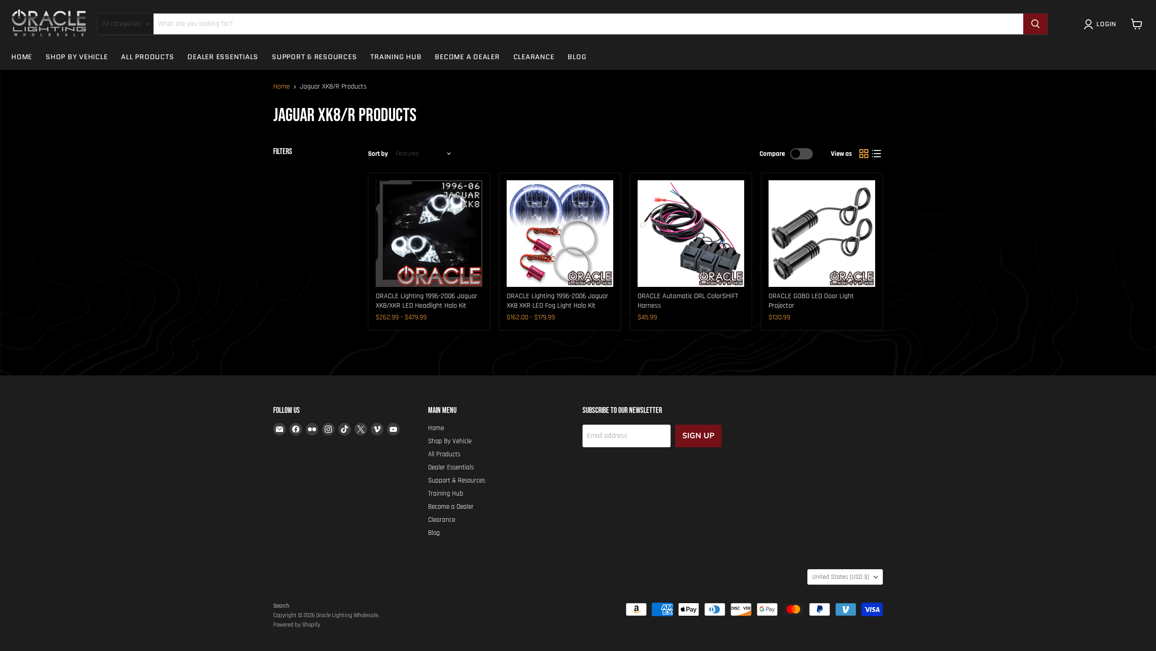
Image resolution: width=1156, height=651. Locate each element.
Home (21, 57)
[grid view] (864, 153)
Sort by (378, 154)
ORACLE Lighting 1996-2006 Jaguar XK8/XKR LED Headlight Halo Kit (426, 300)
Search (281, 605)
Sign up (698, 436)
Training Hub (395, 57)
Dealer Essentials (222, 57)
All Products (147, 57)
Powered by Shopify (296, 624)
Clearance (534, 57)
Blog (577, 57)
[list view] (876, 153)
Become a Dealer (467, 57)
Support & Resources (314, 57)
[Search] (1035, 24)
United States (840, 577)
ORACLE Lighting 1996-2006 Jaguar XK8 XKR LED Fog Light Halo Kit (557, 300)
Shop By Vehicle (76, 57)
